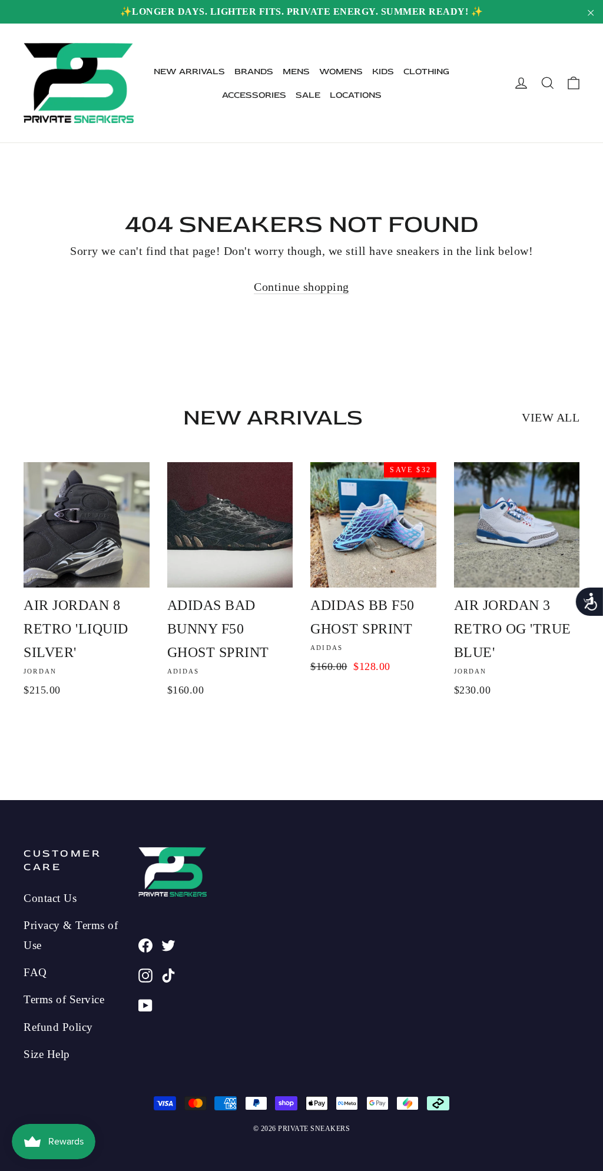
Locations (356, 95)
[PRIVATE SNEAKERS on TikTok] (168, 973)
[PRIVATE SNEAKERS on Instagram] (145, 973)
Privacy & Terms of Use (71, 935)
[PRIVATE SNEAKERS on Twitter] (168, 943)
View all (550, 417)
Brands (253, 71)
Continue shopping (301, 286)
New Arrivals (189, 71)
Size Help (47, 1054)
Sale (308, 95)
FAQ (35, 972)
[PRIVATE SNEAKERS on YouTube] (145, 1003)
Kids (383, 71)
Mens (296, 71)
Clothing (426, 71)
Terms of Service (64, 999)
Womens (341, 71)
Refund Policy (58, 1027)
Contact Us (50, 898)
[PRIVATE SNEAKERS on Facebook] (145, 943)
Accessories (254, 95)
